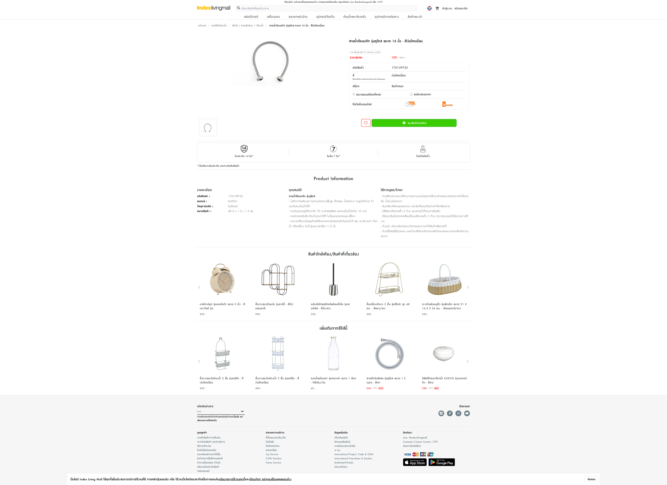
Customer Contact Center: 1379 (420, 441)
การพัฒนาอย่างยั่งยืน (344, 446)
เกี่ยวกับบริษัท (341, 437)
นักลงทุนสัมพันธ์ (342, 441)
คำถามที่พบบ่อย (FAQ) (208, 462)
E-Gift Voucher (274, 458)
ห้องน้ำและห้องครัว (354, 16)
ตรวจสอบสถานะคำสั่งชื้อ (208, 454)
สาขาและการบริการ (275, 432)
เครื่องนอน (273, 16)
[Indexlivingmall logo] (213, 8)
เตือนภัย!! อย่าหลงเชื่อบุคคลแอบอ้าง (270, 479)
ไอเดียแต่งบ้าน (272, 446)
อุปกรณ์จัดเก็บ (325, 16)
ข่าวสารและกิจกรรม (343, 462)
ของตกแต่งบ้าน (298, 16)
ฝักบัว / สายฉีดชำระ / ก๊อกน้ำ (248, 25)
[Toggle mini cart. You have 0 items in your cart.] (437, 8)
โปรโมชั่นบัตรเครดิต (206, 450)
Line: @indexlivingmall (415, 437)
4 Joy (337, 450)
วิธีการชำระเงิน (204, 446)
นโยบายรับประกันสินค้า (208, 467)
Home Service (273, 462)
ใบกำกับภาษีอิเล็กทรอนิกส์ (210, 458)
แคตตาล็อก (271, 450)
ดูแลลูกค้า (202, 432)
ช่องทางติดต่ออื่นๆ (412, 446)
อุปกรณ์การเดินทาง (387, 16)
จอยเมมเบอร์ (203, 471)
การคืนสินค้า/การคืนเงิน (208, 437)
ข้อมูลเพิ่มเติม (341, 432)
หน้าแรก (202, 25)
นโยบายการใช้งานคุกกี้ (232, 479)
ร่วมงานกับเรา (340, 467)
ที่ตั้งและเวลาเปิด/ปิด (276, 437)
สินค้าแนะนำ (415, 16)
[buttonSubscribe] (242, 411)
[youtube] (467, 413)
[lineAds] (441, 413)
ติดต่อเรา (407, 432)
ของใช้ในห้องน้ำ (219, 25)
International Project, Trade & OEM (353, 454)
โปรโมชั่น (270, 441)
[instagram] (458, 413)
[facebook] (450, 413)
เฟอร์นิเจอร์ (251, 16)
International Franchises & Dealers (353, 458)
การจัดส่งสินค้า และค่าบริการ (211, 441)
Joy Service (272, 454)
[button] (222, 287)
